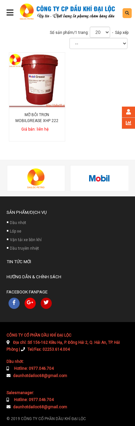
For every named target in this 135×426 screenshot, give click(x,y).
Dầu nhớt (18, 222)
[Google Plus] (30, 303)
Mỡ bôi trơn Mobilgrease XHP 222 (36, 118)
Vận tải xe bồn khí (26, 240)
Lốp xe (15, 231)
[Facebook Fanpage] (14, 303)
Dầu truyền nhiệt (24, 248)
